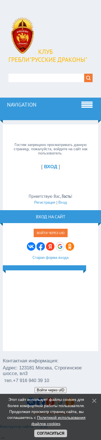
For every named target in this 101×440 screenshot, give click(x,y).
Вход (62, 202)
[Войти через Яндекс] (50, 246)
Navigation (21, 104)
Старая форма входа (50, 257)
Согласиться (50, 433)
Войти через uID (51, 233)
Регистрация (44, 202)
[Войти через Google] (60, 246)
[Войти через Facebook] (40, 246)
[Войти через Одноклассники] (70, 246)
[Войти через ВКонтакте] (31, 246)
